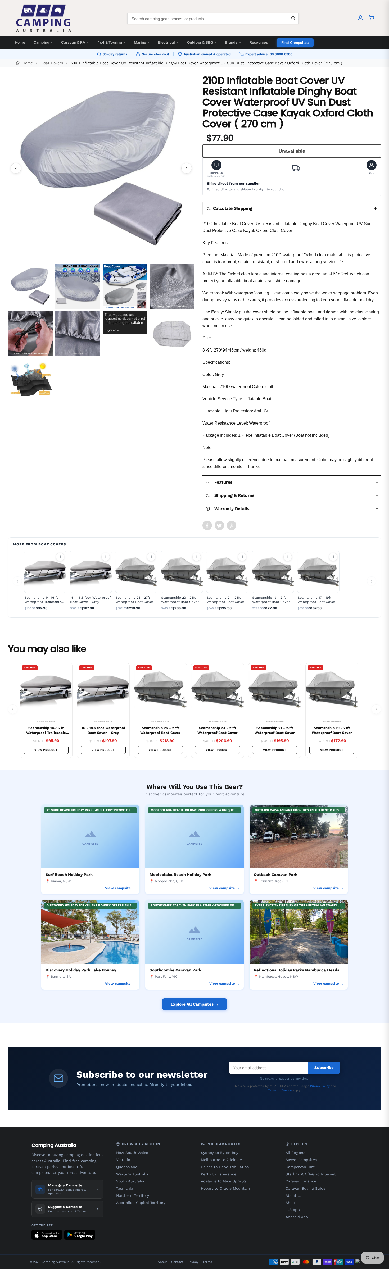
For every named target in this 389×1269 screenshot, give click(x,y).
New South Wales (132, 1152)
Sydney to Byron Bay (219, 1152)
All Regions (295, 1152)
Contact (177, 1262)
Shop (290, 1202)
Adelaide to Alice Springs (223, 1181)
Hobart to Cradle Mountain (225, 1188)
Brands (233, 42)
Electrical (168, 42)
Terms (207, 1262)
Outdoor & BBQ (202, 42)
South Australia (130, 1181)
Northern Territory (132, 1195)
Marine (142, 42)
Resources (259, 42)
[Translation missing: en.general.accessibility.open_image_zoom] (101, 168)
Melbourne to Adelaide (221, 1160)
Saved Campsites (301, 1160)
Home (20, 42)
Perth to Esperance (218, 1174)
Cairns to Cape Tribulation (225, 1167)
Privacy (193, 1262)
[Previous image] (16, 168)
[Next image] (186, 168)
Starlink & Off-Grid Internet (311, 1174)
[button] (216, 169)
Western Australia (132, 1174)
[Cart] (371, 18)
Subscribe (324, 1067)
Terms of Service (280, 1090)
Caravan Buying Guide (305, 1188)
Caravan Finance (301, 1181)
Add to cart (60, 557)
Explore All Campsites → (195, 1004)
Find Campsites (295, 42)
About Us (294, 1195)
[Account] (360, 18)
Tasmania (124, 1188)
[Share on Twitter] (219, 525)
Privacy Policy (320, 1086)
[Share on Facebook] (207, 525)
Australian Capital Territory (140, 1202)
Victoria (123, 1160)
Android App (297, 1217)
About (162, 1262)
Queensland (127, 1167)
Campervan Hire (300, 1167)
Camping (43, 42)
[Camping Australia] (44, 18)
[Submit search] (293, 18)
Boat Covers (52, 63)
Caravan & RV (75, 42)
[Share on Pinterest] (231, 525)
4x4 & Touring (111, 42)
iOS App (293, 1210)
